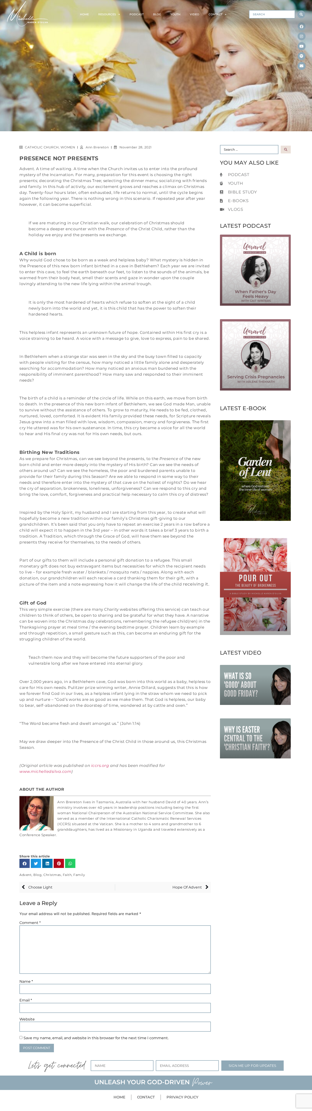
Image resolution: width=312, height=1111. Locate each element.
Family (79, 875)
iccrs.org (100, 765)
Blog (157, 14)
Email (25, 1000)
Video (194, 14)
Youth (175, 14)
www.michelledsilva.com (45, 771)
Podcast (137, 14)
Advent (25, 875)
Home (84, 14)
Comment (30, 923)
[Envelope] (302, 66)
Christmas (52, 875)
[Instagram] (302, 36)
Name (26, 981)
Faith (67, 875)
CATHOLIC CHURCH (42, 147)
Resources (107, 14)
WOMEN (68, 147)
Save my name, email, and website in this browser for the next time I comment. (96, 1038)
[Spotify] (302, 56)
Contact (215, 14)
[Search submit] (301, 14)
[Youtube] (302, 46)
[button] (24, 863)
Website (27, 1019)
